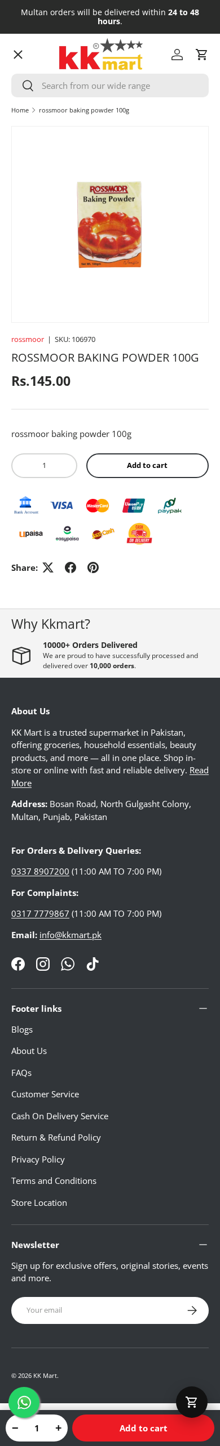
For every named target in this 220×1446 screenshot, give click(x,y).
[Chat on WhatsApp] (23, 1402)
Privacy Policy (38, 1159)
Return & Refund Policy (56, 1137)
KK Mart (45, 1375)
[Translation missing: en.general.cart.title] (192, 1402)
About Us (29, 1050)
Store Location (39, 1202)
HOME (33, 76)
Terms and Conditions (53, 1180)
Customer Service (45, 1094)
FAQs (21, 1072)
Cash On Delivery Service (59, 1115)
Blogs (22, 1029)
